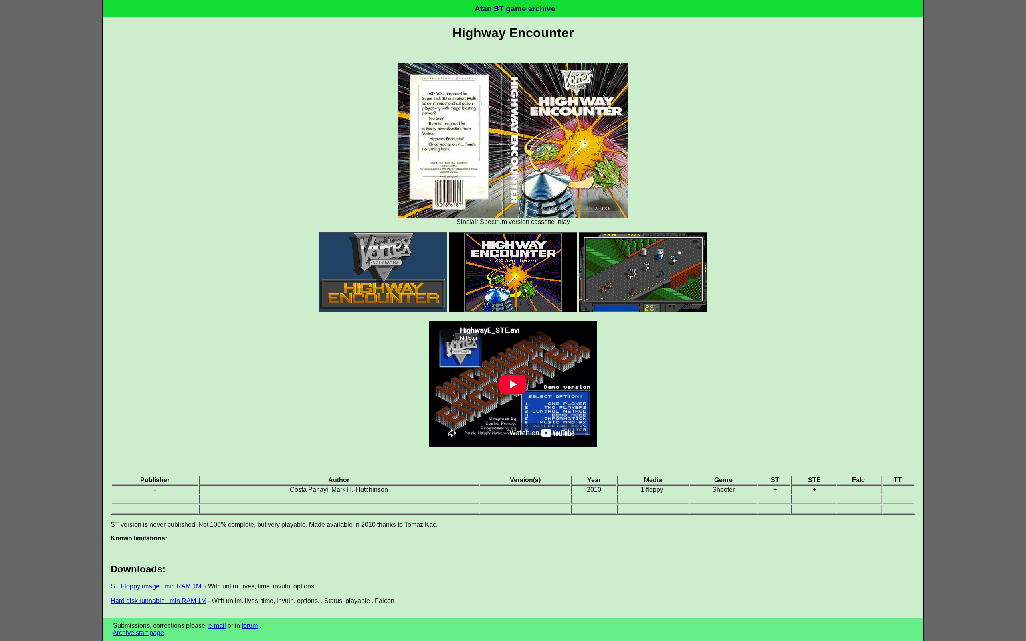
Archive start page (138, 632)
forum (250, 625)
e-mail (217, 625)
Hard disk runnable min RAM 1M (158, 600)
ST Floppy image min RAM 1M (156, 586)
